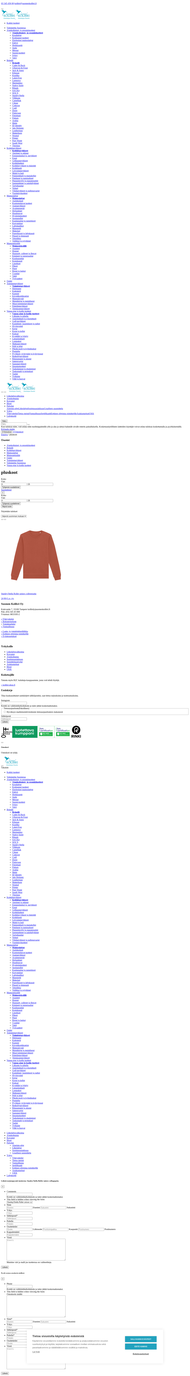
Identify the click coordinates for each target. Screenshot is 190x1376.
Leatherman (17, 130)
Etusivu (4, 434)
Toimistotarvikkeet (15, 283)
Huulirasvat (17, 213)
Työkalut (16, 376)
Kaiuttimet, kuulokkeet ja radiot (26, 324)
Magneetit (16, 228)
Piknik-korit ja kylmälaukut (24, 349)
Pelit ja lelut (17, 346)
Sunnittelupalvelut (15, 662)
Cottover (16, 105)
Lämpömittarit (18, 339)
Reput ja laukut (19, 271)
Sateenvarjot (17, 361)
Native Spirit (17, 85)
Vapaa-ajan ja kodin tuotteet (19, 311)
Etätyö (15, 43)
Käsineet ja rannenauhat (22, 256)
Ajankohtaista (13, 398)
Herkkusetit (17, 45)
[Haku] (28, 424)
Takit (14, 276)
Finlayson (16, 113)
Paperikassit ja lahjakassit (23, 233)
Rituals (15, 88)
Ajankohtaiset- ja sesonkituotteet (21, 30)
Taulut (15, 374)
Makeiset (16, 231)
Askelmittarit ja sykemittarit (24, 318)
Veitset (15, 188)
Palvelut (10, 406)
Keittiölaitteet (18, 163)
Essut (14, 158)
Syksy (15, 55)
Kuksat (15, 334)
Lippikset (16, 263)
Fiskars (15, 118)
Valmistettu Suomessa (16, 28)
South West (17, 143)
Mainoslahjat (12, 196)
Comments (11, 1191)
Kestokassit (17, 261)
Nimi (9, 1205)
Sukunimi (71, 1207)
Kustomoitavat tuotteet (22, 203)
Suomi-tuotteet (18, 53)
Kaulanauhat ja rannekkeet (24, 221)
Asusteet (16, 248)
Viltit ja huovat (18, 379)
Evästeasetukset (141, 1354)
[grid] (2, 519)
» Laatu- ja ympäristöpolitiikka (14, 631)
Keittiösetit (17, 168)
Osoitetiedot (12, 1226)
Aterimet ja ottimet (20, 153)
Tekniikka (16, 238)
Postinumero (110, 1229)
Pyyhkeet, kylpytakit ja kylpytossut (27, 354)
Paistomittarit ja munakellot (24, 176)
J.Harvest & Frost (20, 68)
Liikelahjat (23, 408)
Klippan (15, 73)
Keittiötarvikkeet (14, 148)
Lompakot (16, 341)
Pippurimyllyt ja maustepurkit (25, 181)
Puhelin (10, 1221)
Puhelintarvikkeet (20, 306)
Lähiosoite (37, 1229)
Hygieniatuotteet (19, 216)
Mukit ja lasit (18, 173)
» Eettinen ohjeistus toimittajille (15, 634)
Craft (14, 108)
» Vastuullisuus (7, 626)
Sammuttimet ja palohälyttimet (25, 183)
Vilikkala (16, 98)
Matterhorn (17, 133)
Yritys (9, 411)
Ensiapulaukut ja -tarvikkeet (24, 155)
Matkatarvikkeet (19, 344)
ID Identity (17, 125)
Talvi (14, 58)
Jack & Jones (18, 70)
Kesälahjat (16, 35)
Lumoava (16, 80)
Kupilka (15, 75)
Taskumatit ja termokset (22, 371)
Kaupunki (73, 1229)
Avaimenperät (18, 208)
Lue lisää (36, 1352)
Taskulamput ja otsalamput (24, 369)
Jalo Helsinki (18, 128)
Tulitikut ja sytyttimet (21, 241)
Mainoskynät (18, 298)
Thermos (16, 145)
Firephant (16, 115)
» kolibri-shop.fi (8, 685)
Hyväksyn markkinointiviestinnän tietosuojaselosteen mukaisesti (35, 712)
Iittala (14, 123)
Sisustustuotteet (19, 366)
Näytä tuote (7, 506)
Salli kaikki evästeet (140, 1339)
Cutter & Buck (18, 65)
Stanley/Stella (18, 95)
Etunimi (36, 1207)
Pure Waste (17, 140)
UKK (91, 413)
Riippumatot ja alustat (21, 359)
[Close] (2, 742)
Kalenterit (16, 291)
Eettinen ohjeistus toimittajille (64, 413)
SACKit (15, 90)
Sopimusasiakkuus (36, 408)
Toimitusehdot (9, 624)
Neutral (15, 135)
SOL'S (15, 93)
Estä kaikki (141, 1346)
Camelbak (16, 100)
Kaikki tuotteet (13, 23)
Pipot (14, 268)
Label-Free (17, 78)
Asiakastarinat (83, 413)
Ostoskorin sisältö (14, 1294)
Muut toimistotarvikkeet (22, 303)
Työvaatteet (17, 278)
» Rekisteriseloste (8, 621)
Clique (15, 103)
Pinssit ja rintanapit (20, 236)
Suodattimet (6, 490)
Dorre (14, 110)
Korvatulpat (17, 223)
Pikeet (15, 266)
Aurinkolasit (17, 201)
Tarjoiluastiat (18, 186)
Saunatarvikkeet (19, 364)
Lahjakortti (11, 416)
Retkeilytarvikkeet (20, 356)
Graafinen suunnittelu (53, 408)
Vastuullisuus (35, 413)
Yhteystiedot (12, 413)
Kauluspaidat (18, 258)
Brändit (10, 60)
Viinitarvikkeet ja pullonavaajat (26, 191)
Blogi (9, 403)
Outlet (9, 281)
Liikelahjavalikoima (15, 396)
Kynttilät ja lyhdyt (20, 336)
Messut (15, 50)
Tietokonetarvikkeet (21, 308)
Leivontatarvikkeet (20, 171)
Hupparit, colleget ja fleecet (24, 253)
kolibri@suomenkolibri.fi (25, 3)
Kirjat (14, 329)
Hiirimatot (16, 288)
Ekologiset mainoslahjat (22, 40)
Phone (9, 1284)
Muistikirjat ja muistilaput (23, 301)
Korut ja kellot (18, 331)
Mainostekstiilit (13, 243)
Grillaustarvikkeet (20, 161)
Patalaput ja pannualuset (22, 178)
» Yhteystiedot (7, 619)
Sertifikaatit (46, 413)
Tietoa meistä (23, 413)
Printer (15, 138)
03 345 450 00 (7, 3)
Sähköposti (6, 716)
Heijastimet (17, 211)
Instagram (5, 700)
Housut (15, 251)
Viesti (9, 1237)
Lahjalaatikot (18, 226)
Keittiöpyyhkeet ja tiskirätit (24, 166)
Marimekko (17, 83)
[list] (5, 519)
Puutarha (16, 351)
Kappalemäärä (13, 1232)
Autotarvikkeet (18, 206)
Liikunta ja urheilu (20, 316)
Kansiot (15, 293)
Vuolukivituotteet (19, 193)
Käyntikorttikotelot (20, 296)
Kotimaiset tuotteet (20, 38)
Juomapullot (17, 218)
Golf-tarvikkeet (19, 321)
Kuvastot (11, 401)
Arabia (15, 120)
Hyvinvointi (17, 326)
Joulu (14, 48)
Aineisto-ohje (12, 408)
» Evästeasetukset (9, 636)
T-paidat (15, 273)
